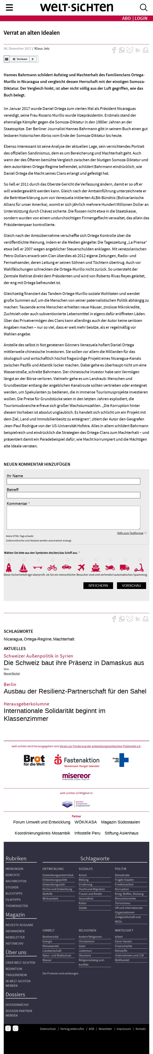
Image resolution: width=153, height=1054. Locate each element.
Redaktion (14, 969)
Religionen (87, 930)
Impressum (124, 1029)
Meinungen (14, 869)
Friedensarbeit (124, 884)
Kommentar (17, 503)
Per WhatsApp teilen (122, 50)
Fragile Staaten (124, 880)
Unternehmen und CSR (129, 955)
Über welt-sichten (20, 963)
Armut (83, 875)
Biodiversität (50, 937)
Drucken (145, 50)
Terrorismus (122, 903)
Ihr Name (15, 476)
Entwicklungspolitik (55, 880)
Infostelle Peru (87, 833)
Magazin (15, 914)
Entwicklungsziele (54, 884)
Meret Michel (12, 674)
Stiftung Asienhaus (121, 833)
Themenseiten (17, 906)
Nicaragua (13, 639)
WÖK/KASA (86, 822)
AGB (91, 1029)
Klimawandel (51, 946)
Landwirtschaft (52, 951)
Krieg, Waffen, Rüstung (129, 894)
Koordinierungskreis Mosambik (42, 833)
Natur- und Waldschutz (57, 955)
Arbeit (119, 937)
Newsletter (15, 937)
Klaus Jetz (42, 48)
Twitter (15, 1028)
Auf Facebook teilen (114, 50)
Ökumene (85, 955)
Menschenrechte (125, 898)
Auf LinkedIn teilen (137, 50)
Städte (83, 908)
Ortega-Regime (37, 639)
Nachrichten (16, 881)
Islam (82, 946)
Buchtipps (14, 893)
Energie (47, 941)
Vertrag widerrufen (72, 1029)
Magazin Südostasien (120, 822)
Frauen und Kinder (90, 894)
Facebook (8, 1028)
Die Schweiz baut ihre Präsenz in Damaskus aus (74, 663)
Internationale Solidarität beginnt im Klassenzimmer (54, 715)
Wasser (47, 960)
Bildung (83, 880)
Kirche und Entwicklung (57, 889)
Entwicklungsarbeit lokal (58, 875)
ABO (126, 18)
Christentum (86, 941)
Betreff (12, 489)
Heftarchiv (14, 943)
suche (143, 7)
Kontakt (141, 1029)
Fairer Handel (123, 941)
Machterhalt (63, 639)
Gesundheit (86, 898)
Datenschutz (48, 1029)
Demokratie (122, 875)
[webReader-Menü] (7, 59)
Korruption (122, 889)
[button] (21, 59)
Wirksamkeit (50, 898)
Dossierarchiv (17, 1005)
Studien (12, 887)
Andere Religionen (90, 937)
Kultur (83, 903)
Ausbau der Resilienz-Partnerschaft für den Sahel (75, 691)
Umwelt (49, 930)
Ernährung (85, 884)
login (141, 18)
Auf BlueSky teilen (129, 50)
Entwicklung (53, 869)
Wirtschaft (124, 930)
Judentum (85, 951)
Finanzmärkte (123, 946)
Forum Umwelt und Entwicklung (41, 822)
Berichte (13, 875)
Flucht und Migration (92, 889)
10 (141, 567)
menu (9, 7)
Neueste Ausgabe (19, 925)
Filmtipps (13, 900)
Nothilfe (48, 894)
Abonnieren (15, 931)
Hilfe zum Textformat (130, 533)
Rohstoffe (121, 951)
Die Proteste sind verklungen (61, 973)
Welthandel (122, 960)
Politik (120, 869)
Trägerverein (16, 975)
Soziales (86, 869)
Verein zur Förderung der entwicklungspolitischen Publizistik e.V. (100, 746)
